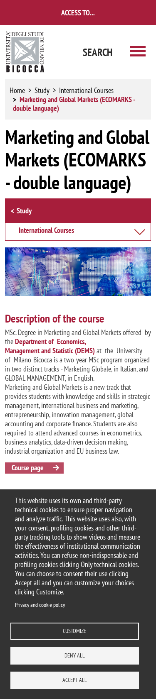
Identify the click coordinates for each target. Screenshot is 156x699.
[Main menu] (137, 52)
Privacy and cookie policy (40, 605)
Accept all (74, 680)
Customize (74, 631)
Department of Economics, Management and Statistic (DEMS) (51, 346)
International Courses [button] (46, 231)
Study (42, 90)
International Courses (86, 90)
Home (17, 90)
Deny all (74, 655)
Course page (28, 467)
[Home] (25, 52)
